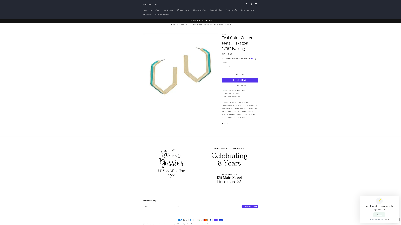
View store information (232, 96)
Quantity (224, 62)
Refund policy (171, 224)
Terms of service (191, 224)
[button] (155, 10)
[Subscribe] (178, 206)
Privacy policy (181, 224)
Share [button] (226, 124)
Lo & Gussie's (151, 224)
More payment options (239, 85)
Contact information (203, 224)
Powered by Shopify (160, 224)
